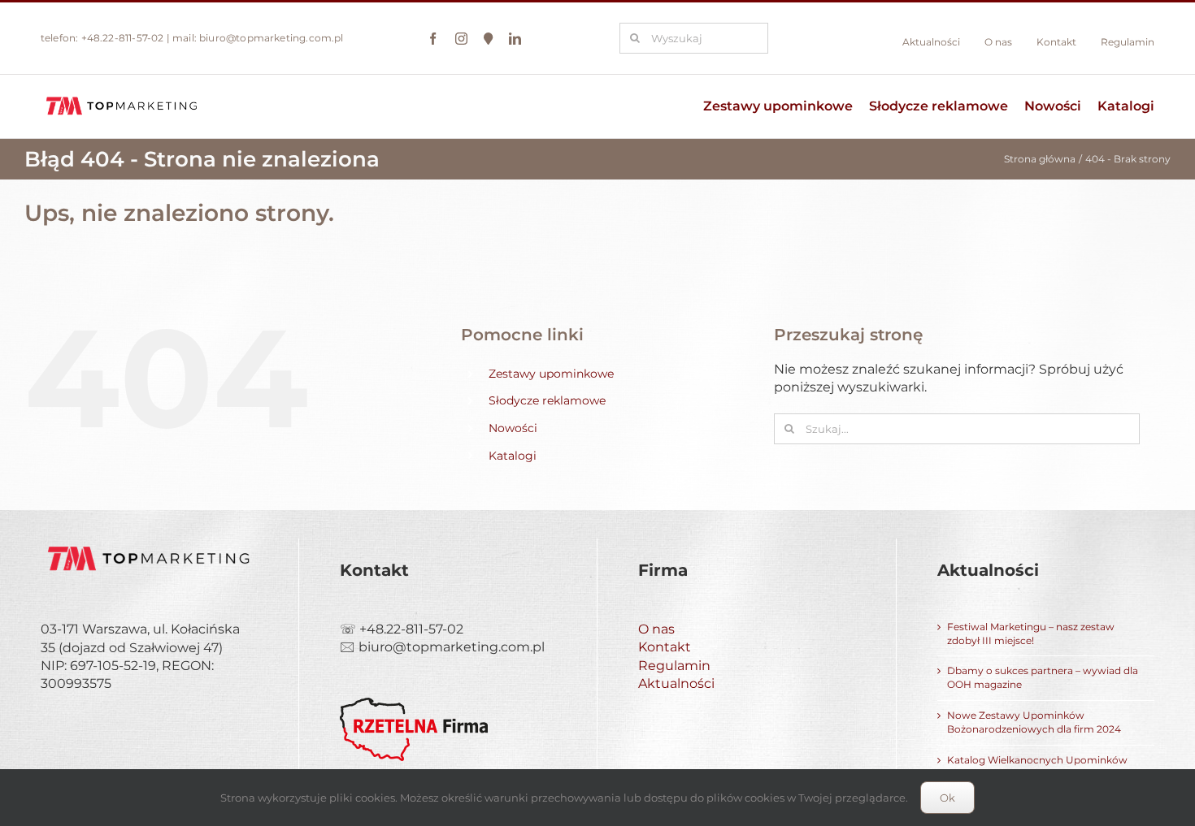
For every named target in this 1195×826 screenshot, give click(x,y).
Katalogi (513, 455)
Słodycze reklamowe (547, 400)
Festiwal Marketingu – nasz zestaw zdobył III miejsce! (1031, 634)
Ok (947, 797)
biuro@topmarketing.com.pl (271, 38)
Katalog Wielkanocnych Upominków (1037, 760)
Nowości (513, 428)
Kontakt (664, 647)
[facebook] (433, 38)
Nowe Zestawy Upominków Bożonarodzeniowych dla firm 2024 (1034, 722)
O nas (656, 629)
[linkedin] (515, 38)
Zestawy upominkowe (551, 373)
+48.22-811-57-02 (122, 38)
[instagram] (461, 38)
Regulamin (674, 665)
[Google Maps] (488, 38)
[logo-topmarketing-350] (122, 97)
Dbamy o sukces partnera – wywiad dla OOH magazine (1042, 677)
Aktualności (676, 683)
